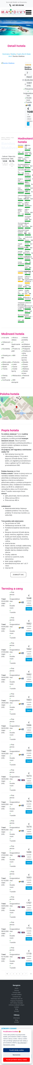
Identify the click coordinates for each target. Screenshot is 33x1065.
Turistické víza (16, 996)
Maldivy (13, 54)
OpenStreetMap (21, 413)
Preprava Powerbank (16, 1001)
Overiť (28, 124)
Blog (16, 1009)
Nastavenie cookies (9, 1045)
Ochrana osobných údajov (16, 1005)
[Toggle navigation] (28, 12)
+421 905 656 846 (18, 5)
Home (16, 988)
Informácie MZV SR (16, 999)
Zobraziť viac (18, 575)
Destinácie (6, 54)
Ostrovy (16, 990)
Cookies (16, 1007)
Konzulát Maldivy (16, 994)
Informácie (16, 1018)
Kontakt (16, 1011)
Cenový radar (16, 992)
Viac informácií (21, 1043)
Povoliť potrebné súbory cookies (16, 1060)
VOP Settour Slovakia (16, 1003)
